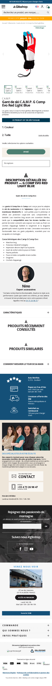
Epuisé (26, 152)
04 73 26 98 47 (32, 300)
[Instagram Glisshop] (26, 549)
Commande (10, 625)
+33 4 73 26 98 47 (28, 487)
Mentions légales (9, 673)
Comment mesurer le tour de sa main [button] (23, 364)
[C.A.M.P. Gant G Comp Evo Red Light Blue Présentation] (26, 54)
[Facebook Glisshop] (20, 549)
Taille (6, 135)
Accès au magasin (26, 597)
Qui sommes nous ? (16, 630)
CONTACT (26, 476)
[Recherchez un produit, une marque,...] (48, 12)
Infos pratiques (14, 635)
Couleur (8, 127)
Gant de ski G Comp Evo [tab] (26, 196)
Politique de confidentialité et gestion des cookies (33, 674)
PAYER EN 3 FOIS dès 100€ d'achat (26, 2)
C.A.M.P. (6, 98)
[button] (26, 312)
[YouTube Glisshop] (31, 549)
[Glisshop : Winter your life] (20, 7)
